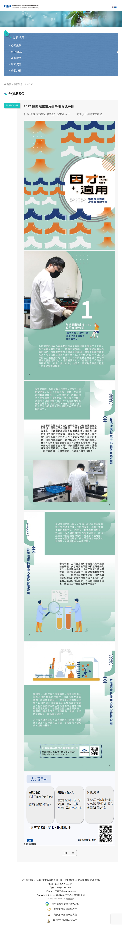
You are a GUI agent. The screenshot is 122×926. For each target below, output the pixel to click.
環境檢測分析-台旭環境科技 (21, 6)
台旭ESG (16, 51)
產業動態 (16, 58)
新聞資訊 (16, 64)
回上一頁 (69, 853)
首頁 (8, 84)
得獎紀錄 (16, 70)
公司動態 (16, 45)
